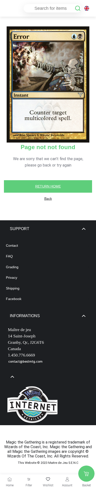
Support (19, 229)
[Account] (67, 479)
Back (48, 198)
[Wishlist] (48, 479)
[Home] (9, 479)
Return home (48, 186)
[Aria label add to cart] (86, 474)
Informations (25, 316)
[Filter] (28, 479)
